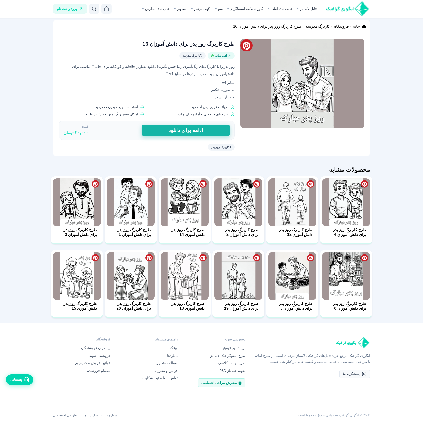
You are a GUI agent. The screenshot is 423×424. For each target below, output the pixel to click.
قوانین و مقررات (165, 371)
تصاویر (182, 9)
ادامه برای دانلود (186, 130)
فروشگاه (341, 26)
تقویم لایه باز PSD (232, 371)
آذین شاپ (221, 55)
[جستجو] (94, 9)
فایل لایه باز (308, 9)
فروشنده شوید (99, 356)
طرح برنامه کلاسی (231, 363)
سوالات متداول (167, 363)
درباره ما (111, 415)
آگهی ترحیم (202, 9)
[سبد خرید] (106, 9)
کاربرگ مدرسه (318, 26)
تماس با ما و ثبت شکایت (160, 378)
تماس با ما (91, 415)
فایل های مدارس (157, 9)
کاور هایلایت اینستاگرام (246, 9)
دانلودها (172, 356)
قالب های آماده (281, 9)
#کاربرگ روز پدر (221, 147)
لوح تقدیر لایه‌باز (234, 348)
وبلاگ (174, 348)
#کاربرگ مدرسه (192, 55)
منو (220, 9)
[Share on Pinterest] (364, 184)
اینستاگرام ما (352, 374)
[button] (302, 83)
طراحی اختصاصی (65, 415)
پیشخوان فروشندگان (95, 348)
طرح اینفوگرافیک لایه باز (227, 356)
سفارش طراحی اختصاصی (219, 383)
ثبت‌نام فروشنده (98, 371)
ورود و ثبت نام (67, 9)
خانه (356, 26)
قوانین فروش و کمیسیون (92, 363)
